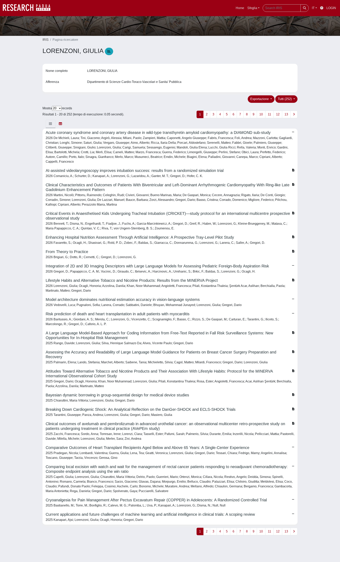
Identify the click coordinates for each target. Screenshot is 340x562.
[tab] (50, 124)
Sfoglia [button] (252, 8)
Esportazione (260, 99)
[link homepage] (28, 8)
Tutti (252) (285, 99)
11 (269, 114)
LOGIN (331, 8)
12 (278, 114)
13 (286, 114)
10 (261, 114)
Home (240, 8)
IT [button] (313, 8)
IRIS (45, 39)
